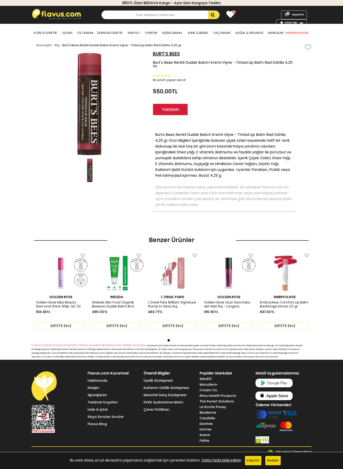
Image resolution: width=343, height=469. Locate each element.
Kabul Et (253, 460)
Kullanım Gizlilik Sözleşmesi (166, 387)
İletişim (93, 387)
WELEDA (116, 297)
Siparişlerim (97, 395)
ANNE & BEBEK (198, 33)
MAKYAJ (134, 33)
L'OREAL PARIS (172, 297)
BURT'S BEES (166, 53)
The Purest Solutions (217, 401)
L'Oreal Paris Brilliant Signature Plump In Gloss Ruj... (172, 304)
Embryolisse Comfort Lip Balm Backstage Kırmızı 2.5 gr (284, 304)
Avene (205, 435)
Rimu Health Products (218, 395)
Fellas (204, 440)
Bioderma (208, 412)
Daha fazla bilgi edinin (221, 460)
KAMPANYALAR (297, 33)
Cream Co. (209, 390)
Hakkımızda (97, 380)
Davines (206, 423)
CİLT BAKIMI (85, 33)
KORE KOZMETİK (45, 33)
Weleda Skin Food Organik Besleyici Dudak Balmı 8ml (113, 304)
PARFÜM (151, 33)
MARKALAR (276, 33)
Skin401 (206, 379)
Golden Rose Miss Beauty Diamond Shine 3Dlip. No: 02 (58, 304)
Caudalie (207, 418)
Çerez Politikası (156, 409)
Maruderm (208, 384)
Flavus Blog (97, 424)
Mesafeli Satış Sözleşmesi (165, 395)
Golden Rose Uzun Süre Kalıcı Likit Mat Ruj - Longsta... (227, 304)
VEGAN (67, 33)
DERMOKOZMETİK (110, 33)
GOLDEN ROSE (60, 297)
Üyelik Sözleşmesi (158, 380)
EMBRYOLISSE (285, 297)
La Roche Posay (213, 407)
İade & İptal (98, 409)
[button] (162, 75)
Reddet (273, 460)
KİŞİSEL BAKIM (172, 33)
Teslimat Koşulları (103, 402)
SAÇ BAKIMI (222, 33)
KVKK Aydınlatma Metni (163, 402)
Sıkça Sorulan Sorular (106, 416)
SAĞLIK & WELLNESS (249, 33)
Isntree (205, 429)
